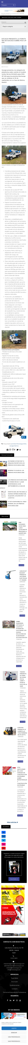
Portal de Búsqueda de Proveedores (14, 992)
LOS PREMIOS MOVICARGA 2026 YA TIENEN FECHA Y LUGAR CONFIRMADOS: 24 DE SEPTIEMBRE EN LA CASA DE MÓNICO (13, 484)
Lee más (21, 565)
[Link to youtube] (3, 848)
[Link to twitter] (3, 840)
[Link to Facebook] (3, 832)
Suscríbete (14, 978)
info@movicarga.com (14, 970)
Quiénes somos (14, 985)
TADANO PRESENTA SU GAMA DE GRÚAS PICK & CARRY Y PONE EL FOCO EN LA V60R (23, 679)
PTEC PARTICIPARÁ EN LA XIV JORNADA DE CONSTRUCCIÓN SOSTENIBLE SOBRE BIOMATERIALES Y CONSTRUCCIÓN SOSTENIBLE (22, 776)
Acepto (14, 1028)
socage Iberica (14, 446)
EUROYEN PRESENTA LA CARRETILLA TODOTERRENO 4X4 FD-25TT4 (22, 731)
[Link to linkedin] (3, 836)
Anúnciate (14, 981)
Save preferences (14, 1041)
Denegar (14, 1032)
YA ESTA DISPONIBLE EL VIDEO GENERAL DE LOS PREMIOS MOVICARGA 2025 (17, 503)
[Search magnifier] (25, 22)
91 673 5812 (14, 958)
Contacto (15, 989)
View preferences (14, 1037)
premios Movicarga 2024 (18, 444)
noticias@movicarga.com (14, 968)
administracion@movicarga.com (14, 966)
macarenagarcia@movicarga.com (14, 963)
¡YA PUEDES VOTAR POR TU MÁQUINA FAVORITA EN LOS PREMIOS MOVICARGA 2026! (16, 463)
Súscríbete (13, 879)
